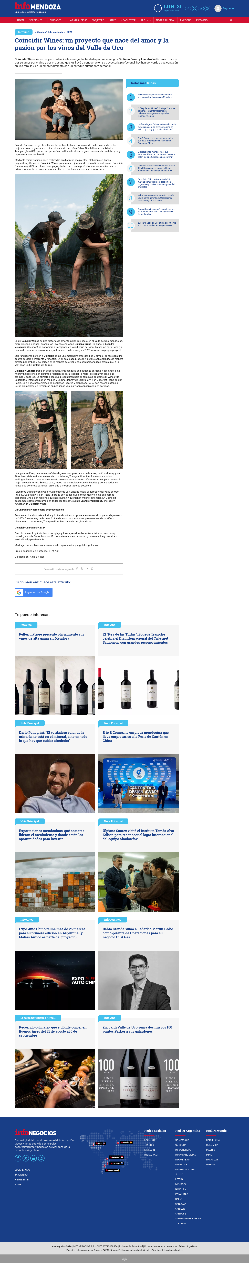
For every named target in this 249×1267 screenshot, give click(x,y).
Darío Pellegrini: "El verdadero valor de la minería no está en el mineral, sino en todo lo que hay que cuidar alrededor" (157, 127)
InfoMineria (182, 1159)
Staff (112, 20)
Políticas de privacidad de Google (134, 1250)
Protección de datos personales (160, 1246)
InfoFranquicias (185, 1154)
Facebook (150, 1140)
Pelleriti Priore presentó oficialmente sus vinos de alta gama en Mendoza (155, 95)
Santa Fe (180, 1213)
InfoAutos (26, 919)
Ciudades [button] (56, 20)
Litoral (180, 1179)
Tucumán (180, 1223)
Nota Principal (165, 20)
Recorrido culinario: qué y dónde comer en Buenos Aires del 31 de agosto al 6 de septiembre (156, 211)
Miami (209, 1154)
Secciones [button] (36, 20)
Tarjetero (98, 20)
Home (20, 20)
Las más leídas (78, 20)
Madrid (210, 1149)
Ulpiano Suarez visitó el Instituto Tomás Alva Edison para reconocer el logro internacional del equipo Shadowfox (156, 168)
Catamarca (182, 1140)
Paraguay (212, 1159)
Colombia (212, 1145)
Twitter (149, 1145)
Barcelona (213, 1140)
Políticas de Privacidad (131, 1246)
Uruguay (211, 1164)
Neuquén (180, 1189)
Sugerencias (22, 1169)
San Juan (180, 1203)
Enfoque (185, 20)
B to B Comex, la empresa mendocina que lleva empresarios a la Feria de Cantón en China (155, 140)
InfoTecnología (185, 1169)
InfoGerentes (112, 919)
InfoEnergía (183, 1149)
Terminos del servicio (162, 1250)
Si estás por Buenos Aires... (38, 1018)
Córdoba (180, 1145)
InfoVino (202, 20)
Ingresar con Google (37, 592)
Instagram (151, 1154)
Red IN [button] (145, 20)
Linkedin (149, 1149)
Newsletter (128, 20)
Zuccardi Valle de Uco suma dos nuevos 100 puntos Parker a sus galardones (157, 224)
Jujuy (178, 1174)
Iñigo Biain (192, 1246)
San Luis (180, 1208)
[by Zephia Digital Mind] (124, 1258)
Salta (178, 1199)
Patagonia (181, 1194)
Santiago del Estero (188, 1218)
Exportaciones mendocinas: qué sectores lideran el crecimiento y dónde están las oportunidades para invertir (156, 154)
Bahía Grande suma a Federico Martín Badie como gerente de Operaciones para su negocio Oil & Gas (156, 198)
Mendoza (180, 1184)
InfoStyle (181, 1164)
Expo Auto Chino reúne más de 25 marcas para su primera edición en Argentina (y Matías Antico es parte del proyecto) (156, 183)
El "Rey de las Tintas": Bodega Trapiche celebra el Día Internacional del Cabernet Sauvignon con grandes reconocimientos (156, 112)
